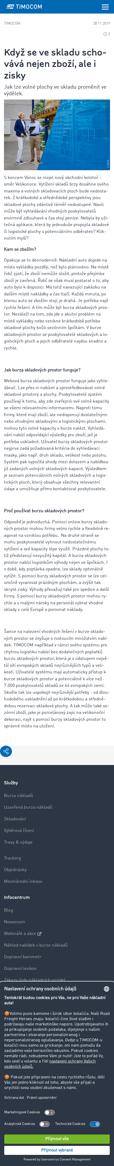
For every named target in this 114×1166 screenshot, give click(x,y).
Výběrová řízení (19, 831)
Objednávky (15, 870)
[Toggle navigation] (105, 6)
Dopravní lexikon (20, 968)
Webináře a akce (20, 933)
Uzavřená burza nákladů (28, 807)
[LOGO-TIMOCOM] (24, 6)
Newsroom (14, 922)
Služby (11, 783)
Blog (8, 910)
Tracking (12, 858)
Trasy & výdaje (18, 842)
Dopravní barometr (22, 957)
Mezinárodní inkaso (23, 881)
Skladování (15, 819)
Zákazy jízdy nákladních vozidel (34, 980)
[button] (6, 751)
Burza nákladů (18, 796)
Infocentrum (17, 897)
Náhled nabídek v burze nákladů (36, 945)
